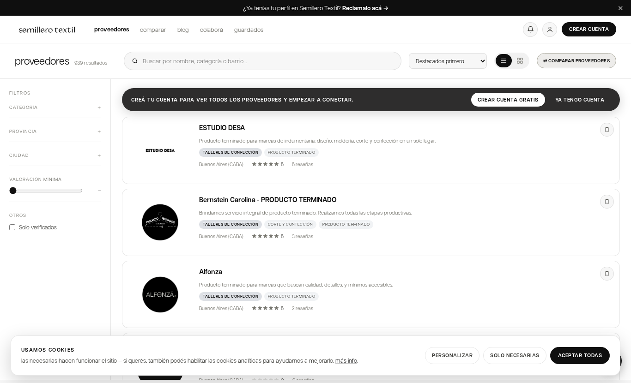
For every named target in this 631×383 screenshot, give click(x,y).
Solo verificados (38, 227)
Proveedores (111, 29)
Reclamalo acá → (365, 8)
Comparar (153, 29)
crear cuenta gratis (508, 99)
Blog (183, 29)
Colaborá (211, 29)
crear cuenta (589, 28)
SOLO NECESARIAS (515, 355)
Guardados (248, 29)
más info (346, 360)
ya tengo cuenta (580, 99)
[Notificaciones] (530, 29)
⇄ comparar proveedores (576, 60)
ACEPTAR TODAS (580, 355)
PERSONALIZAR (452, 355)
